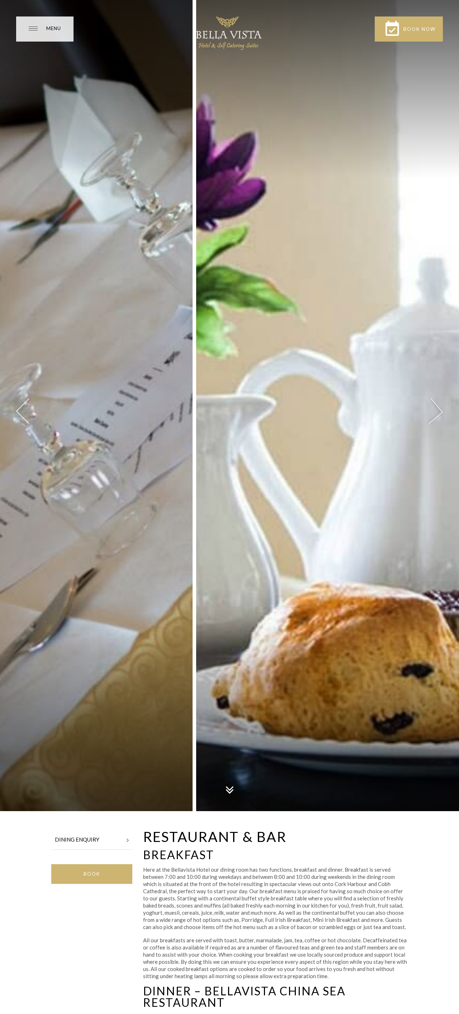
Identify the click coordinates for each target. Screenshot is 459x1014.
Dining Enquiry (77, 839)
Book (92, 874)
